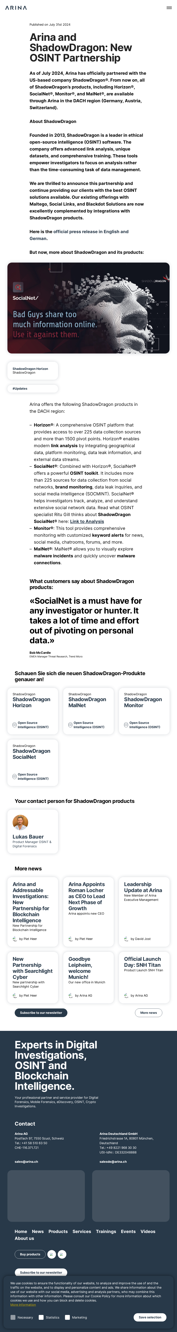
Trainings (106, 1231)
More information (23, 1305)
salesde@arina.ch (113, 1161)
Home (21, 1231)
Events (128, 1231)
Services (82, 1231)
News (38, 1231)
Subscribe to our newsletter (41, 1012)
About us (24, 1238)
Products (58, 1231)
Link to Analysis (87, 521)
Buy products (30, 1254)
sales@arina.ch (26, 1161)
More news (148, 1012)
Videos (148, 1231)
